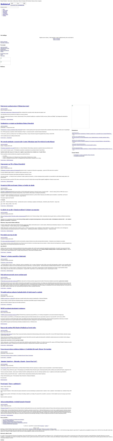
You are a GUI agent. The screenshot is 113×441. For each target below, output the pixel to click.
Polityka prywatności (46, 428)
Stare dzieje (5, 11)
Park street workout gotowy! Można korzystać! (15, 106)
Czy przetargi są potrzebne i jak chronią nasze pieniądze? (13, 419)
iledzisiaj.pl (5, 4)
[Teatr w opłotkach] (4, 388)
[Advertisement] (35, 25)
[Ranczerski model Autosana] (6, 334)
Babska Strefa (5, 14)
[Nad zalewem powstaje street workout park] (9, 280)
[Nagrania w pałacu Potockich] (7, 262)
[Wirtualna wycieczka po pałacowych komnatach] (10, 170)
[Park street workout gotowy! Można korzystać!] (10, 112)
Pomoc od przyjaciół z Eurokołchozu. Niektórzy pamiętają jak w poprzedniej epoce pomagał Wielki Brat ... (92, 133)
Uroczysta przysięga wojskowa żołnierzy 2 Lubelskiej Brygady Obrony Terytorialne (26, 349)
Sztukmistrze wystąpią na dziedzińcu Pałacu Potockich (84, 154)
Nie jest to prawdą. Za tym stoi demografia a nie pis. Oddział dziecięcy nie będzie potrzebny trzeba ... (91, 137)
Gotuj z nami (5, 10)
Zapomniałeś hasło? (14, 5)
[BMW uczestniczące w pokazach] (7, 298)
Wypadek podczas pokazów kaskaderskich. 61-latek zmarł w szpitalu (21, 292)
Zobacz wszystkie (56, 39)
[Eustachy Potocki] (4, 408)
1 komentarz (9, 252)
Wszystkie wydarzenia (4, 42)
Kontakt (4, 15)
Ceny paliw (2, 55)
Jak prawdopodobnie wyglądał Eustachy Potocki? (16, 401)
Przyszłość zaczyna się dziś (79, 155)
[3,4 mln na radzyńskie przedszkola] (7, 241)
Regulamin (39, 428)
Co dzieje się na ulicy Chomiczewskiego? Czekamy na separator (20, 209)
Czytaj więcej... (3, 119)
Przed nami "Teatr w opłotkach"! (11, 383)
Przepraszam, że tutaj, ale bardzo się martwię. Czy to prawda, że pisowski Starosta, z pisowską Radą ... (91, 141)
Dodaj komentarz (10, 119)
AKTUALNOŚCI (3, 47)
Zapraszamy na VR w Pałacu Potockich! (13, 164)
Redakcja (31, 428)
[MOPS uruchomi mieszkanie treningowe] (9, 314)
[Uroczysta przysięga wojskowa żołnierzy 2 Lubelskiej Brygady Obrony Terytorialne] (17, 355)
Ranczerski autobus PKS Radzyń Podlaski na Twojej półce (18, 327)
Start (4, 9)
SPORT (1, 51)
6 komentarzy (9, 304)
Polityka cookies (53, 428)
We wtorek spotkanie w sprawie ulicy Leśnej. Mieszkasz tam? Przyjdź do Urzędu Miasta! (28, 141)
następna (42, 425)
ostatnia (46, 425)
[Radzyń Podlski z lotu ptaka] (5, 60)
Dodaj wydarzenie (56, 38)
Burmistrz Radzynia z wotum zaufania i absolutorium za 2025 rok (15, 422)
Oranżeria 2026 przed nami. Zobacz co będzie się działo (17, 185)
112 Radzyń (5, 13)
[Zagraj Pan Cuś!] (4, 367)
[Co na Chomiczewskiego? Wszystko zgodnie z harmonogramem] (13, 216)
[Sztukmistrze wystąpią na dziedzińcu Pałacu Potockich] (11, 129)
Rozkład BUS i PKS (4, 53)
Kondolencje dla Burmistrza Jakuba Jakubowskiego (12, 421)
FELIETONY (3, 49)
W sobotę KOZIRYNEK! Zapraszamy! (10, 423)
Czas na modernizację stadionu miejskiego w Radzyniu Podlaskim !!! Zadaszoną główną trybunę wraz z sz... (92, 148)
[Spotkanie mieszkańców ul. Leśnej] (7, 148)
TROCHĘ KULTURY (4, 48)
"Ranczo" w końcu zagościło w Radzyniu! (13, 256)
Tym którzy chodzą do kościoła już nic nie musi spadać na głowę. (84, 144)
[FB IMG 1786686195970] (6, 191)
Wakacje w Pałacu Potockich (8, 420)
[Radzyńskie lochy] (5, 64)
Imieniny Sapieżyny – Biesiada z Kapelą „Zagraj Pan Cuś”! (19, 361)
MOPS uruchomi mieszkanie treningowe (13, 308)
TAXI (1, 54)
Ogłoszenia (5, 12)
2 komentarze (9, 137)
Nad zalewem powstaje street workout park (14, 274)
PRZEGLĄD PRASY (4, 50)
